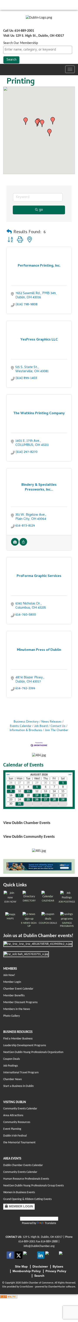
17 (19, 795)
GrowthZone (26, 1286)
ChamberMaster (56, 1286)
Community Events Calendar (20, 1108)
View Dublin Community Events (29, 837)
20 (45, 795)
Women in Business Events (19, 1192)
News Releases (51, 722)
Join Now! (9, 975)
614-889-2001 (26, 1241)
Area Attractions (13, 1115)
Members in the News (16, 1009)
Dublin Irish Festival (15, 1135)
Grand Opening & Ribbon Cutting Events (27, 1199)
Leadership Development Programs (24, 1045)
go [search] (41, 210)
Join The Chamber (56, 730)
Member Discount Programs (20, 1002)
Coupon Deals (11, 1059)
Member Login (12, 982)
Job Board (41, 726)
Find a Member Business (17, 1038)
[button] (25, 121)
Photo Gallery (11, 1016)
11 (28, 791)
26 (36, 799)
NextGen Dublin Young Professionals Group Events (33, 1185)
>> (70, 774)
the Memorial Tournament (19, 1142)
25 (28, 799)
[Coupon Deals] (23, 545)
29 (62, 799)
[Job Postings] (15, 545)
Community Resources (16, 1122)
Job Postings (10, 1065)
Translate (50, 1223)
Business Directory (26, 722)
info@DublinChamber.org (39, 1246)
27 (45, 799)
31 (19, 803)
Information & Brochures (26, 730)
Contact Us (57, 726)
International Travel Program (21, 1072)
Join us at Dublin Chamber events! (38, 935)
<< (8, 774)
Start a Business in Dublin (18, 1086)
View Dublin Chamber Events (26, 823)
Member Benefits (13, 995)
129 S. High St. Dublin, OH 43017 (42, 1237)
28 (54, 799)
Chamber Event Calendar (18, 988)
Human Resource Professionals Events (26, 1179)
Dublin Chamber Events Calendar (23, 1165)
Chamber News (12, 1079)
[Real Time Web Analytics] (8, 1296)
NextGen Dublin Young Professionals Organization (33, 1052)
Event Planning (12, 1129)
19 (36, 795)
